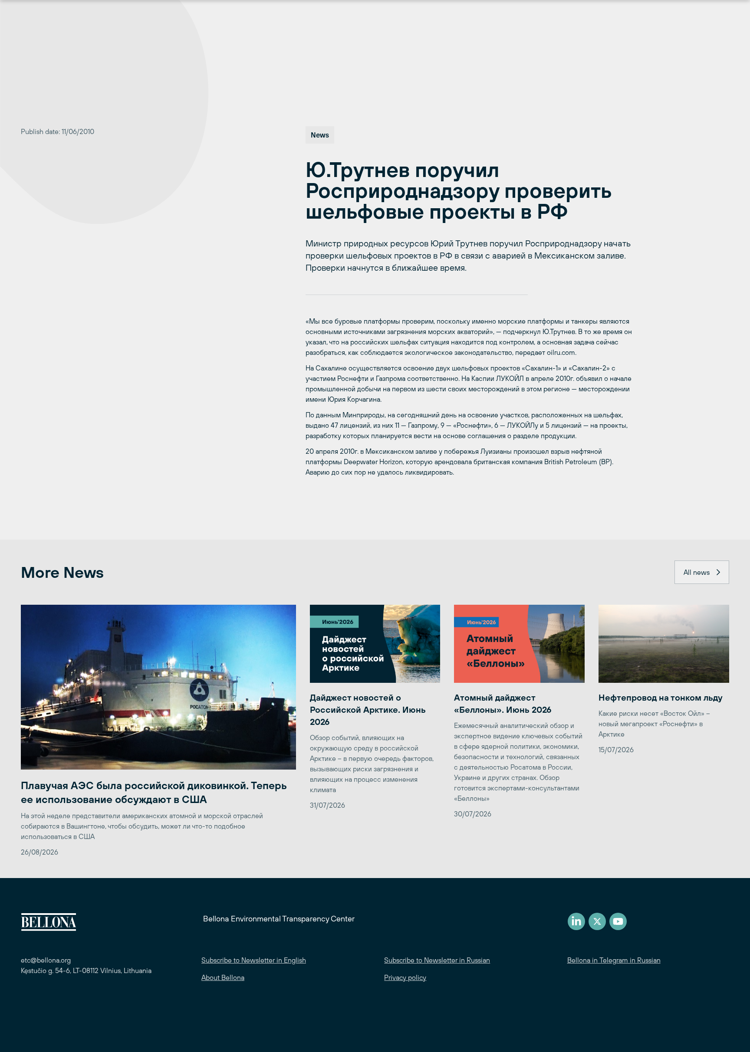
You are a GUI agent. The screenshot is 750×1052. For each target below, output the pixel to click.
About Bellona (222, 977)
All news (697, 572)
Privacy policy (405, 977)
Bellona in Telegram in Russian (614, 960)
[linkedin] (576, 921)
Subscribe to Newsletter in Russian (437, 960)
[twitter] (597, 921)
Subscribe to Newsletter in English (253, 960)
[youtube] (618, 921)
